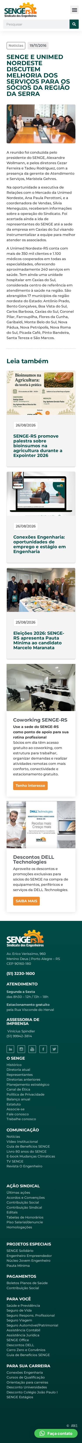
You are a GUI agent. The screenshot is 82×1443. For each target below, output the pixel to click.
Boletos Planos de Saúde (27, 1283)
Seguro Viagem (19, 1320)
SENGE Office (18, 1340)
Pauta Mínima (18, 1265)
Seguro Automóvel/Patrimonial (32, 1325)
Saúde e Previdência (23, 1305)
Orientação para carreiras (27, 1382)
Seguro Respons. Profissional (31, 1315)
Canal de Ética (18, 1089)
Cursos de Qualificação (26, 1377)
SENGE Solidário (20, 1251)
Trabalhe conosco (21, 1119)
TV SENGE (15, 1161)
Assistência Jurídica (23, 1335)
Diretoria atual (18, 1069)
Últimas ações (18, 1192)
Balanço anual (18, 1099)
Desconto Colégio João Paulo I (32, 1392)
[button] (74, 9)
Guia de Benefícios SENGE (28, 1355)
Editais (12, 1212)
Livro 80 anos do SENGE (27, 1151)
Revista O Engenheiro (24, 1166)
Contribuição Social (23, 1202)
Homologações (19, 1227)
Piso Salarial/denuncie (25, 1222)
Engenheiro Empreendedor (29, 1256)
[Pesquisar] (74, 24)
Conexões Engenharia (25, 1372)
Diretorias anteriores (23, 1079)
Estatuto (14, 1104)
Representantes (20, 1075)
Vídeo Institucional (22, 1141)
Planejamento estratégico (28, 1084)
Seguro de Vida (19, 1310)
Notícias (13, 1136)
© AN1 (72, 1425)
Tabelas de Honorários (25, 1217)
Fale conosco (18, 1114)
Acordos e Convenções (26, 1197)
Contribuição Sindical (24, 1207)
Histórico (14, 1065)
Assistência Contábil (23, 1330)
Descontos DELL (20, 1345)
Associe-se (15, 1109)
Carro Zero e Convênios (26, 1350)
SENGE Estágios (20, 1397)
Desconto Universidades (27, 1387)
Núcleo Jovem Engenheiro (29, 1260)
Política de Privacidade (25, 1094)
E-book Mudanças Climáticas (31, 1156)
